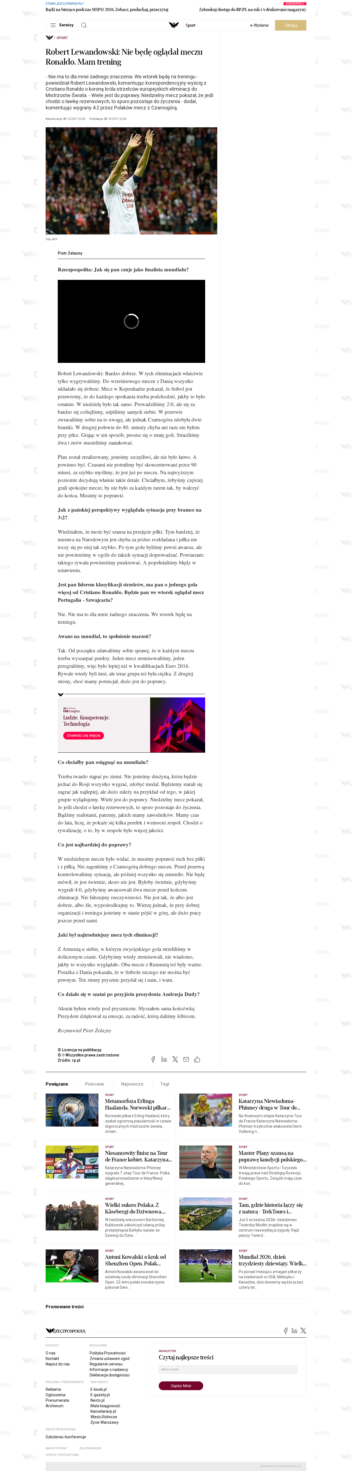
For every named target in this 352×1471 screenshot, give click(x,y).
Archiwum (55, 1406)
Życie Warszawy (104, 1422)
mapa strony (56, 1448)
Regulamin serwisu (106, 1364)
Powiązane (57, 1084)
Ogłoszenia (55, 1395)
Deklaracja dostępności (110, 1375)
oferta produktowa (62, 1455)
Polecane (95, 1084)
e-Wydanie (259, 25)
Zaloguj (290, 25)
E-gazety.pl (100, 1395)
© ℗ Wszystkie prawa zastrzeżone (88, 1055)
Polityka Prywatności (108, 1353)
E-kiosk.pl (98, 1389)
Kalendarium (90, 1448)
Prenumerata (57, 1400)
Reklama (53, 1389)
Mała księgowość (105, 1406)
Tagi (164, 1084)
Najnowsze (132, 1084)
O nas (51, 1353)
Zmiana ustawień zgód (110, 1358)
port (190, 25)
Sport (62, 38)
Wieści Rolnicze (103, 1417)
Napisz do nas (58, 1364)
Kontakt (52, 1358)
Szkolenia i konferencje (66, 1437)
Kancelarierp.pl (103, 1411)
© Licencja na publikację (80, 1050)
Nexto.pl (97, 1400)
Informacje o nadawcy (109, 1369)
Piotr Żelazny (70, 253)
